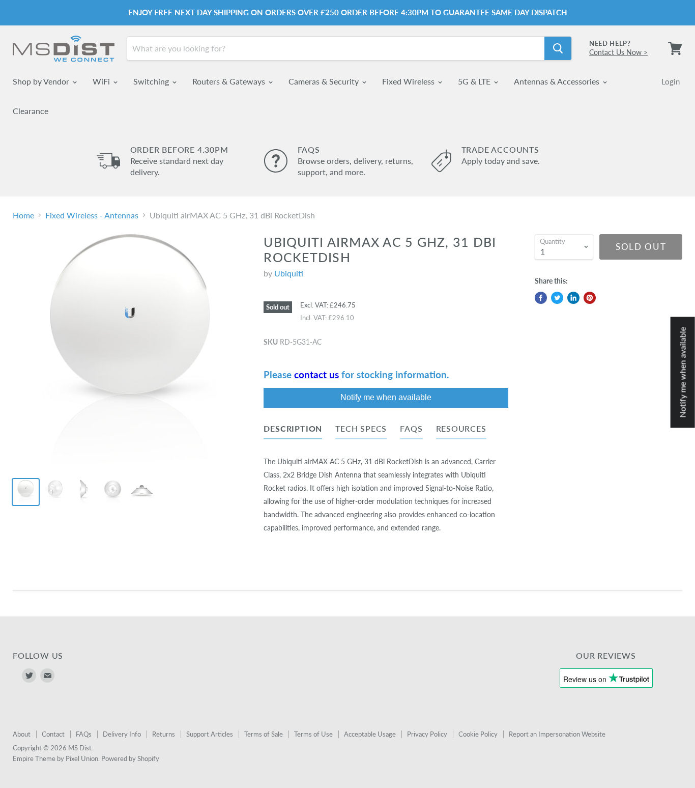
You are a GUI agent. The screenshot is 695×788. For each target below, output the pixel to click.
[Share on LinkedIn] (573, 298)
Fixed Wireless (409, 81)
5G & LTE (475, 81)
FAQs (84, 734)
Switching (152, 81)
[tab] (293, 430)
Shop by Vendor (42, 81)
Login (670, 81)
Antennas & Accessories (557, 81)
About (22, 734)
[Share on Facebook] (541, 298)
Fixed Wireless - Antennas (91, 215)
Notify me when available (385, 397)
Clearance (30, 111)
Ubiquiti (288, 273)
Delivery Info (122, 734)
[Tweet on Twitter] (557, 298)
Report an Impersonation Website (557, 734)
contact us (316, 374)
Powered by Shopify (130, 758)
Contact (53, 734)
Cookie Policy (478, 734)
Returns (163, 734)
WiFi (102, 81)
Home (23, 215)
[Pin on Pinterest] (590, 298)
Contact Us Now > (618, 52)
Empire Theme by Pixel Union (55, 758)
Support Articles (209, 734)
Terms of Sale (263, 734)
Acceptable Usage (370, 734)
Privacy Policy (427, 734)
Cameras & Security (324, 81)
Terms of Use (313, 734)
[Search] (557, 48)
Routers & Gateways (229, 81)
